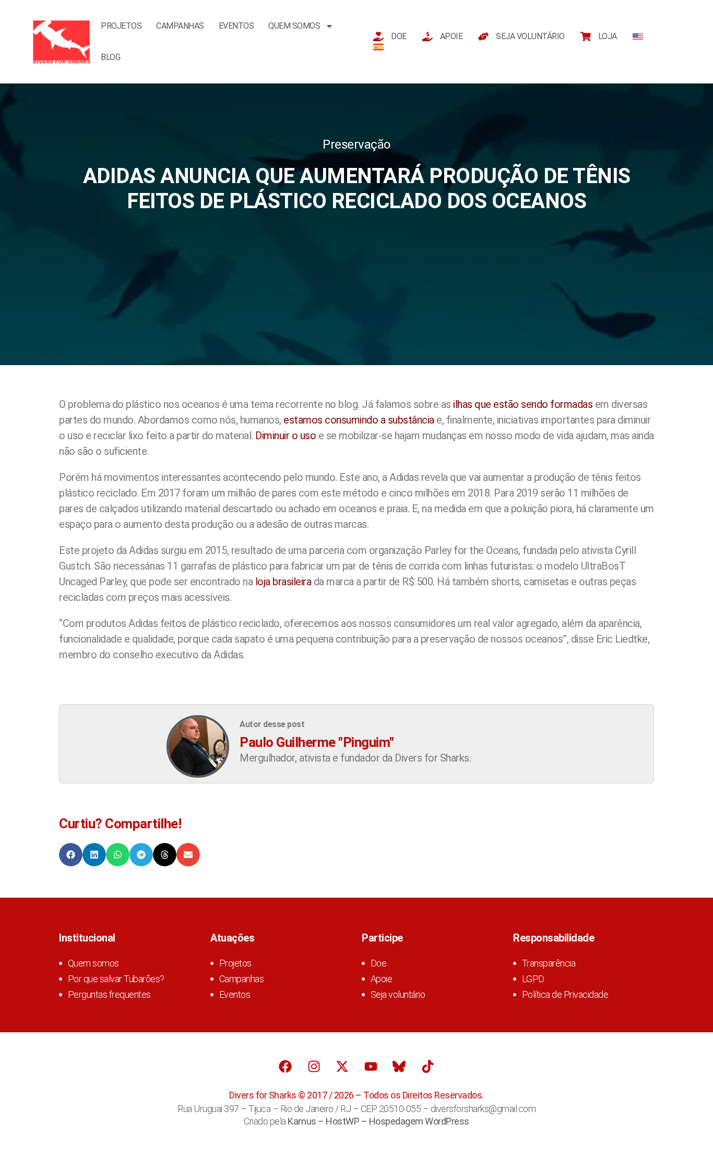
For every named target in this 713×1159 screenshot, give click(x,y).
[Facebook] (285, 1066)
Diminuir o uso (285, 435)
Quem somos (294, 26)
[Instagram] (314, 1066)
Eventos (236, 26)
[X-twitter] (342, 1066)
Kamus (302, 1121)
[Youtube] (371, 1066)
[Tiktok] (427, 1066)
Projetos (121, 26)
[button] (70, 854)
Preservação (356, 144)
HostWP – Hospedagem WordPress (397, 1121)
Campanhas (180, 26)
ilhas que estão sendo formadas (522, 404)
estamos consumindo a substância (358, 420)
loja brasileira (283, 581)
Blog (110, 57)
